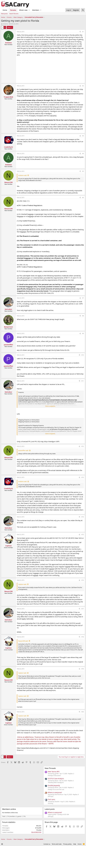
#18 (82, 637)
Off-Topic (50, 796)
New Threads (50, 768)
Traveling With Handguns (56, 782)
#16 (82, 580)
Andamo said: (22, 175)
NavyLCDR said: (23, 641)
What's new (23, 10)
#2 (83, 86)
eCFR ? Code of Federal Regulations (29, 205)
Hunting (50, 803)
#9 (83, 333)
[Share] (80, 32)
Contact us (47, 844)
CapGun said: (22, 584)
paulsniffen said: (23, 450)
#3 (83, 136)
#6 (83, 197)
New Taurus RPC (54, 771)
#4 (83, 153)
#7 (83, 298)
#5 (83, 171)
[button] (29, 10)
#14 (82, 517)
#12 (82, 446)
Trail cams (51, 799)
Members (35, 10)
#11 (82, 381)
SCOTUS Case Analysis (56, 778)
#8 (83, 316)
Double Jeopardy (54, 785)
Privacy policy (67, 844)
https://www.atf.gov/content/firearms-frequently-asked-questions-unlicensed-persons (50, 95)
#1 (83, 32)
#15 (82, 534)
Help (74, 844)
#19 (82, 669)
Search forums (13, 14)
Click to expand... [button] (50, 406)
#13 (82, 477)
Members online (9, 809)
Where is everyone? (55, 792)
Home (5, 10)
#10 (82, 355)
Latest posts (50, 809)
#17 (82, 609)
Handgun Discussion (54, 775)
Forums (13, 10)
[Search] (83, 10)
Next (9, 27)
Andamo (5, 24)
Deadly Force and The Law (56, 789)
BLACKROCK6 (36, 832)
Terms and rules (57, 844)
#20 (82, 712)
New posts (4, 14)
